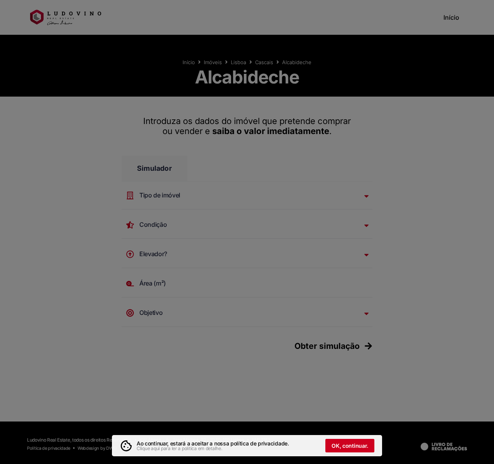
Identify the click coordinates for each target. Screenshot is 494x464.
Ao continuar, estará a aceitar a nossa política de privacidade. (213, 443)
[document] (247, 232)
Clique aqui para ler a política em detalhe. (179, 448)
